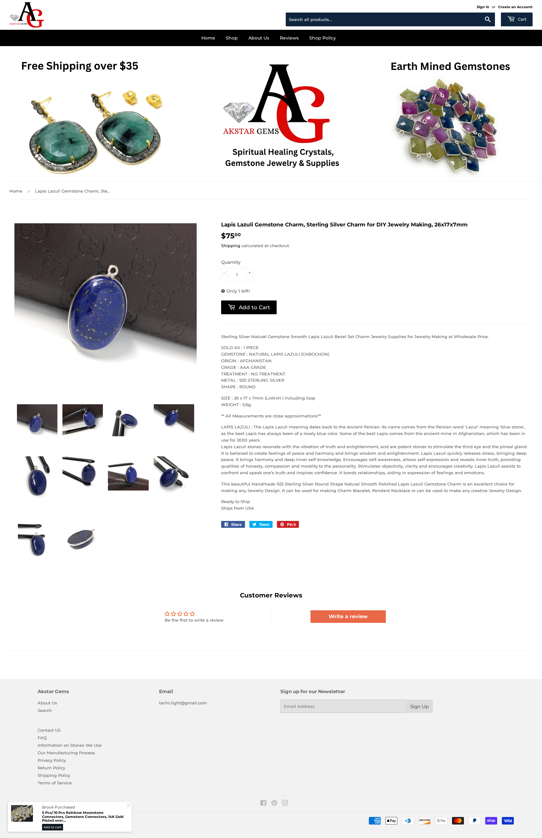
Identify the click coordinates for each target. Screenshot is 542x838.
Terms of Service (55, 782)
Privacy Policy (52, 760)
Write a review (348, 616)
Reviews (289, 38)
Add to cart (52, 827)
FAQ (42, 737)
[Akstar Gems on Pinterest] (274, 803)
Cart (521, 19)
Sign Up (419, 706)
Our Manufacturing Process (66, 752)
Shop (232, 38)
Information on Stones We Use (70, 745)
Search (45, 710)
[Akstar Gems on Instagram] (285, 803)
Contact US (49, 730)
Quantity (231, 262)
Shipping (230, 245)
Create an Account (515, 7)
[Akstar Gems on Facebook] (263, 803)
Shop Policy (322, 38)
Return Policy (51, 767)
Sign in (483, 7)
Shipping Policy (54, 775)
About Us (258, 38)
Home (208, 38)
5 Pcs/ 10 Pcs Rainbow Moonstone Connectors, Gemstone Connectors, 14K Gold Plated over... (83, 817)
